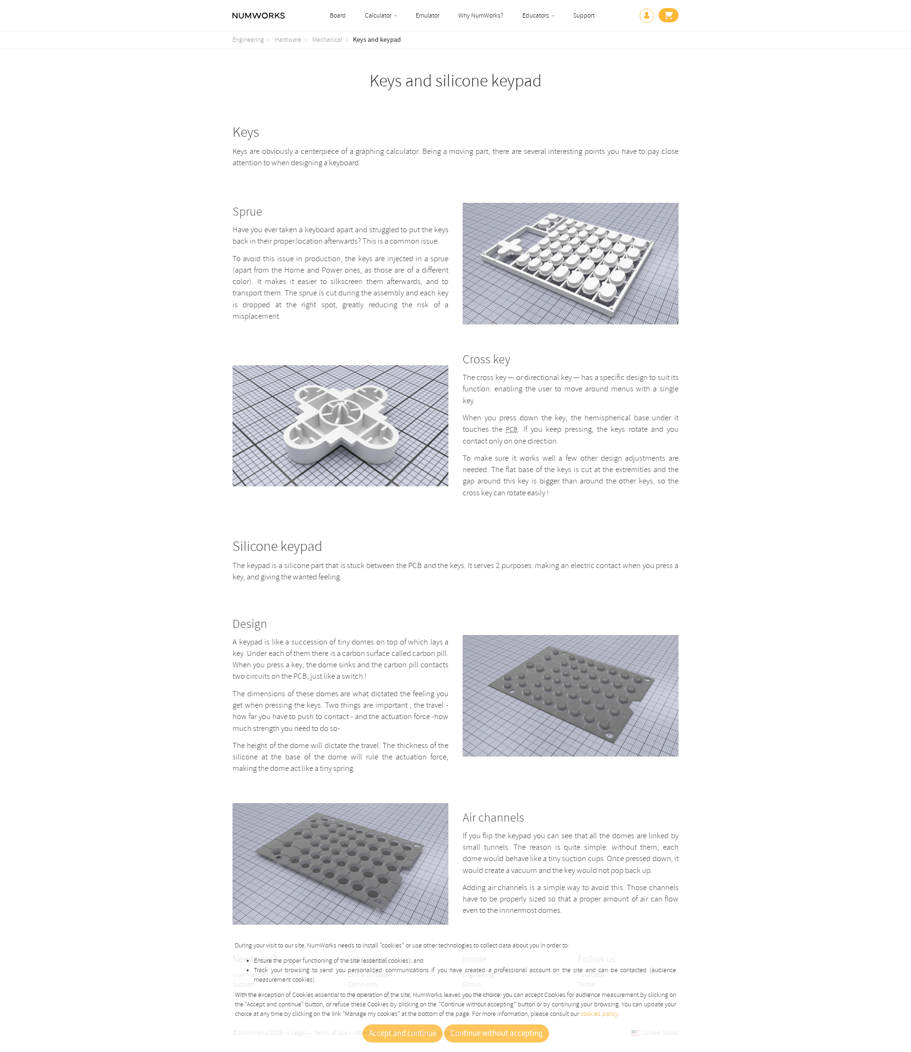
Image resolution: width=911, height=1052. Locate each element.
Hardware (288, 40)
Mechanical (327, 40)
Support (584, 15)
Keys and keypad (377, 40)
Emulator (427, 15)
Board (338, 15)
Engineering (248, 40)
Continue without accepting (496, 1033)
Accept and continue (403, 1033)
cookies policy (599, 1014)
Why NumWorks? (480, 15)
